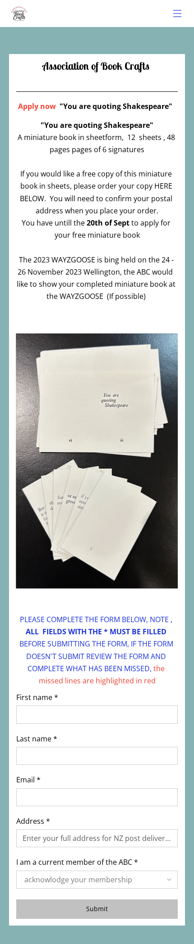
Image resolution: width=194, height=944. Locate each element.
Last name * (36, 739)
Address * (33, 821)
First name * (37, 697)
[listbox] (97, 880)
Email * (28, 780)
